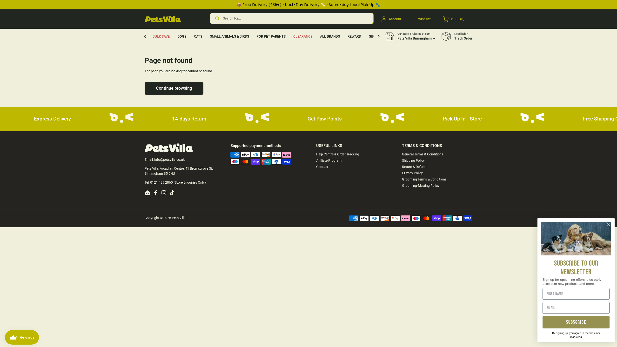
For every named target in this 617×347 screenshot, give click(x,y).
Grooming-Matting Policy (420, 185)
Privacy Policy (412, 173)
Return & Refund (414, 167)
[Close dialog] (608, 224)
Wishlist (424, 19)
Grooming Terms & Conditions (424, 179)
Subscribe (576, 322)
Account (395, 19)
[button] (454, 19)
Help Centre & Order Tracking (337, 154)
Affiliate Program (329, 160)
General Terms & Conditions (422, 154)
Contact (322, 167)
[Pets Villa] (163, 19)
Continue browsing (174, 88)
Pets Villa (179, 218)
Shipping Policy (413, 160)
